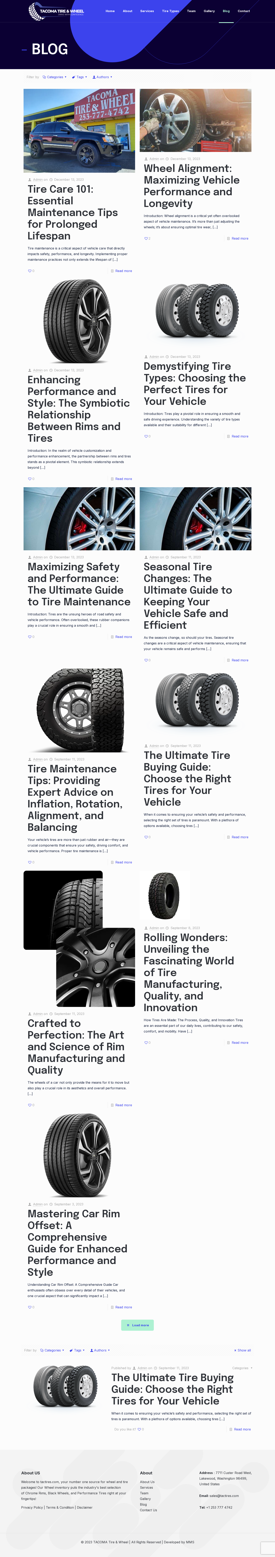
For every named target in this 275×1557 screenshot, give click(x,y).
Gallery (145, 1499)
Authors (102, 77)
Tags (80, 77)
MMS (190, 1542)
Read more (123, 271)
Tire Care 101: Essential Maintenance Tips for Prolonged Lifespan (73, 213)
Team (144, 1493)
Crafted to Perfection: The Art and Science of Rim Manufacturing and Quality (76, 1047)
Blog (143, 1504)
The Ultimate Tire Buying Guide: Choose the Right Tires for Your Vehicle (188, 779)
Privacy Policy (32, 1507)
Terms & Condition (60, 1507)
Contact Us (148, 1510)
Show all (244, 1350)
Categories (55, 77)
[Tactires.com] (56, 11)
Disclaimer (85, 1507)
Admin (38, 180)
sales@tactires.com (224, 1496)
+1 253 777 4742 (219, 1507)
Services (146, 1487)
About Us (147, 1482)
